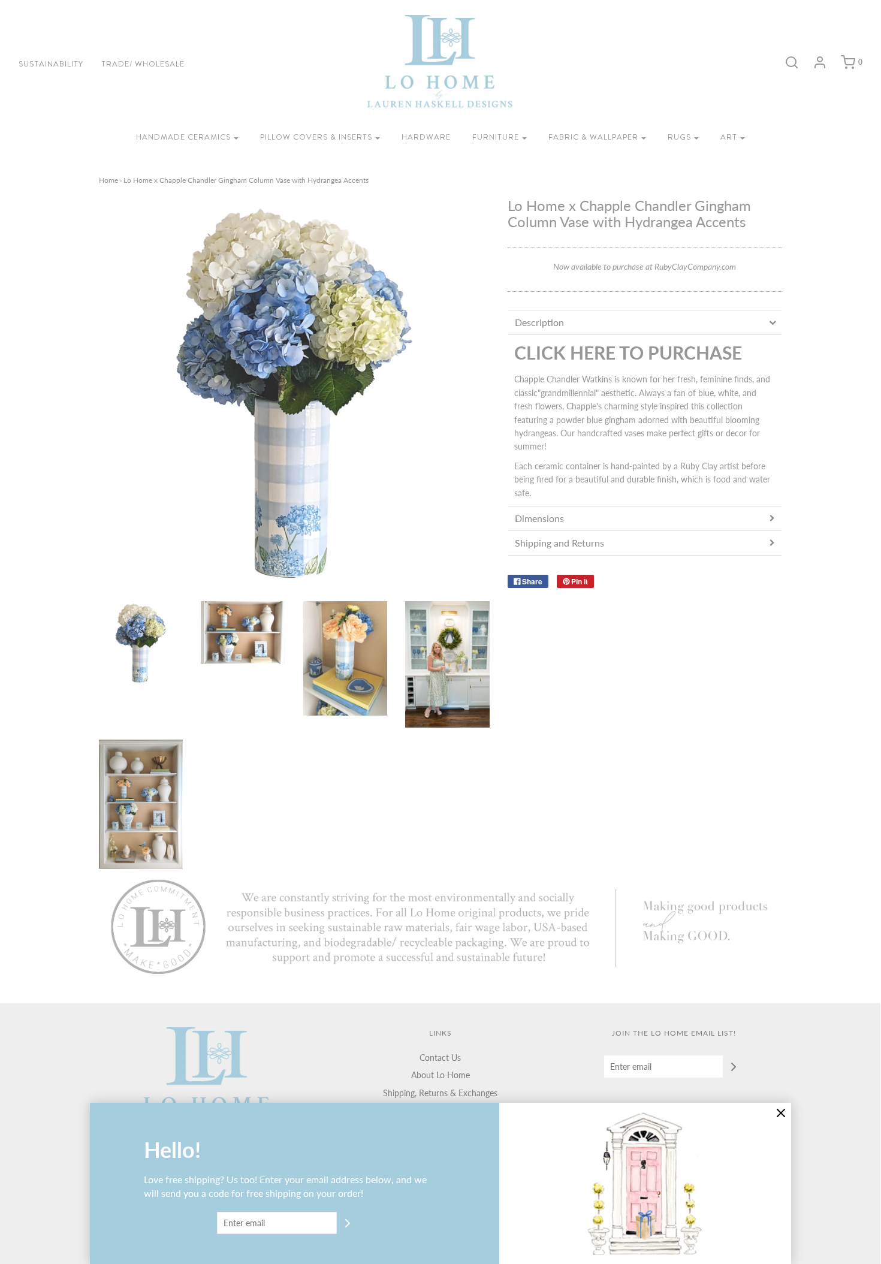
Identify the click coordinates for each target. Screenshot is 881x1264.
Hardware (426, 137)
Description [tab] (539, 322)
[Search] (786, 62)
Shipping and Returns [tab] (559, 542)
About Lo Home (440, 1075)
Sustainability (51, 64)
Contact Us (440, 1057)
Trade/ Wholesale (143, 64)
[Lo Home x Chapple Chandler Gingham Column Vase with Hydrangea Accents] (141, 643)
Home (108, 180)
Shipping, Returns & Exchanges (440, 1093)
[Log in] (814, 62)
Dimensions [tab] (539, 518)
